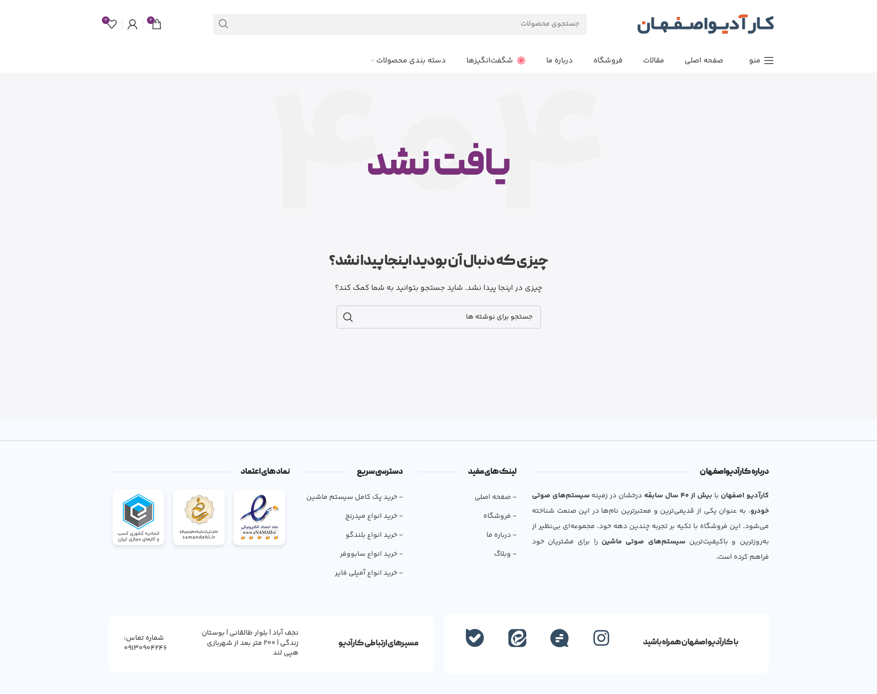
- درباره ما (501, 535)
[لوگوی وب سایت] (705, 24)
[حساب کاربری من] (132, 24)
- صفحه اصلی (495, 497)
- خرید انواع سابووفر (371, 554)
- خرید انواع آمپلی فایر (369, 573)
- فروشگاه (499, 516)
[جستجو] (223, 24)
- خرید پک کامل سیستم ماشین (354, 497)
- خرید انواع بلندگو (374, 535)
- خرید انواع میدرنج (374, 516)
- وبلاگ (505, 554)
